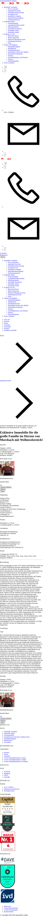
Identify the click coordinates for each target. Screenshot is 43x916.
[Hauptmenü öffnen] (5, 154)
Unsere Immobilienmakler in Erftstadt (16, 761)
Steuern (10, 59)
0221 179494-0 (9, 787)
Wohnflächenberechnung (16, 12)
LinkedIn (7, 777)
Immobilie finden (9, 21)
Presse (6, 754)
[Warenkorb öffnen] (5, 67)
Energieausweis (13, 14)
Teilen (2, 491)
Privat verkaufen (13, 9)
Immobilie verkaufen (10, 7)
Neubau (10, 55)
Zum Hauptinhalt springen (8, 1)
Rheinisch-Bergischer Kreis (16, 39)
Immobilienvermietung (15, 54)
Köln (9, 43)
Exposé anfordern (6, 487)
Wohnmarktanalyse (14, 20)
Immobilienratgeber (14, 47)
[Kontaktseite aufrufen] (23, 151)
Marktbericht (12, 48)
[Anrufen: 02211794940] (23, 110)
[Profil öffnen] (5, 70)
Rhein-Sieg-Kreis (13, 38)
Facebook (7, 771)
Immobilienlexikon (14, 50)
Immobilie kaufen (13, 30)
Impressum (7, 906)
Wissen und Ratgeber (10, 45)
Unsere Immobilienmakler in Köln (15, 758)
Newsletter (7, 742)
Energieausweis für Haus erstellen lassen (17, 737)
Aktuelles (7, 756)
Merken (3, 489)
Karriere (6, 752)
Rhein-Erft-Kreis (13, 36)
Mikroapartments (13, 27)
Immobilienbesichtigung (15, 18)
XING (6, 775)
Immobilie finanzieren (15, 29)
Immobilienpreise (13, 61)
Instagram (7, 773)
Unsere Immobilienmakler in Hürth (15, 760)
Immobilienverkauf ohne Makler (18, 52)
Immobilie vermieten (14, 16)
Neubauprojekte (13, 23)
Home (2, 335)
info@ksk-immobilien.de (11, 789)
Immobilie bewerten (14, 11)
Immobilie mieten (13, 32)
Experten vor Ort (9, 34)
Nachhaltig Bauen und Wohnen (18, 57)
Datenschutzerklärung (11, 908)
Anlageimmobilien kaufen (16, 25)
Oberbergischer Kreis (15, 41)
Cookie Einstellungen (11, 910)
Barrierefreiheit (9, 912)
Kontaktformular (9, 791)
